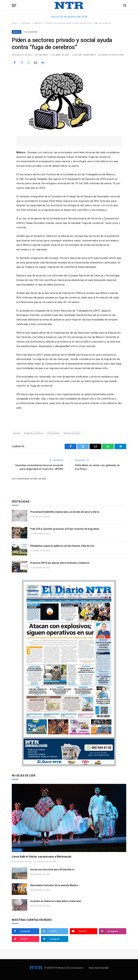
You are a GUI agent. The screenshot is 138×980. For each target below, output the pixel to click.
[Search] (124, 5)
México (16, 32)
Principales (53, 433)
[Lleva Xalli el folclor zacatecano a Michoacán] (69, 818)
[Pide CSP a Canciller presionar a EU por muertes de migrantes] (19, 532)
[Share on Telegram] (42, 63)
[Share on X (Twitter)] (22, 63)
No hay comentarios (85, 55)
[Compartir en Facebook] (15, 63)
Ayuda (16, 433)
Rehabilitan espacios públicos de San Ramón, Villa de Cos (62, 546)
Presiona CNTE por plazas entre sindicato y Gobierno (60, 562)
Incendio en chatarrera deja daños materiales (55, 901)
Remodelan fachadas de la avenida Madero (55, 885)
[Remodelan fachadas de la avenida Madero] (19, 889)
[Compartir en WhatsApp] (29, 63)
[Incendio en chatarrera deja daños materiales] (19, 905)
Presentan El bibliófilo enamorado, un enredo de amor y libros (64, 512)
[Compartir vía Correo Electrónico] (35, 63)
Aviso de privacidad (99, 968)
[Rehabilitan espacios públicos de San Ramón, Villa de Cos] (19, 549)
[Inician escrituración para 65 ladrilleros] (19, 873)
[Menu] (14, 5)
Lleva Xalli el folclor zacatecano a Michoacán (42, 856)
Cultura (17, 850)
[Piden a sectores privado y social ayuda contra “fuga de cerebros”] (62, 129)
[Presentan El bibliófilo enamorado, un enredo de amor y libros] (19, 515)
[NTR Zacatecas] (69, 5)
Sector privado (72, 433)
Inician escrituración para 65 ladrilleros (52, 869)
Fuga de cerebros (33, 433)
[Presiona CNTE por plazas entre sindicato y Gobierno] (19, 566)
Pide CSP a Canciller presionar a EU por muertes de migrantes (64, 529)
